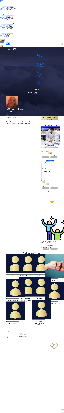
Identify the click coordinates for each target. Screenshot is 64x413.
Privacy (24, 340)
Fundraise (38, 77)
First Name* (43, 162)
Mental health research (11, 16)
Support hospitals (10, 18)
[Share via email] (7, 115)
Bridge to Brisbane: (40, 80)
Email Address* (44, 168)
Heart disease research (11, 14)
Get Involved (8, 29)
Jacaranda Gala (9, 10)
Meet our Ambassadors (11, 7)
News (7, 38)
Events (8, 35)
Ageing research (10, 17)
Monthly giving (9, 25)
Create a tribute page (10, 23)
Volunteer (8, 34)
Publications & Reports (10, 41)
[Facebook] (6, 331)
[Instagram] (8, 331)
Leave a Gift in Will (10, 24)
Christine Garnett (10, 113)
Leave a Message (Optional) (46, 171)
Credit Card (47, 191)
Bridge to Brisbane (10, 33)
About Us (7, 11)
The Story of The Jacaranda (11, 8)
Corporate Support (10, 37)
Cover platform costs (45, 198)
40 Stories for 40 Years (10, 6)
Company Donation (50, 161)
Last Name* (43, 165)
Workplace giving (10, 26)
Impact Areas (8, 12)
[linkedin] (10, 331)
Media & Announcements (41, 85)
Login (2, 46)
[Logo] (11, 1)
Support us (8, 20)
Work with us (9, 36)
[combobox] (50, 207)
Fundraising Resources (11, 32)
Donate (7, 43)
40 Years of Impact (9, 3)
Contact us (8, 42)
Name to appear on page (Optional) (47, 177)
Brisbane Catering (10, 27)
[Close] (2, 95)
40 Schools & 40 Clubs (10, 9)
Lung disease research (10, 15)
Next (48, 184)
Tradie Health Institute (10, 19)
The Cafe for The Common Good (12, 28)
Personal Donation (50, 160)
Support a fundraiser (40, 68)
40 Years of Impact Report (11, 5)
